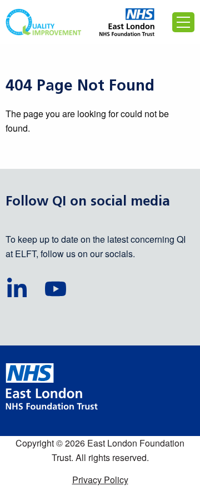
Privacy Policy (100, 479)
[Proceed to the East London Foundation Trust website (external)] (126, 22)
